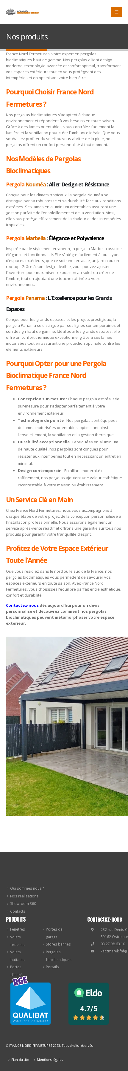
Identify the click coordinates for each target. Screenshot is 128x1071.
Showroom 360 (23, 903)
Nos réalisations (24, 896)
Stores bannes (58, 944)
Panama (35, 297)
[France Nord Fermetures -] (22, 12)
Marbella (35, 238)
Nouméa (35, 184)
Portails (52, 966)
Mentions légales (50, 1060)
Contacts (17, 911)
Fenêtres (17, 929)
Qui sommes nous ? (27, 888)
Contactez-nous (22, 605)
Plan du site (20, 1060)
